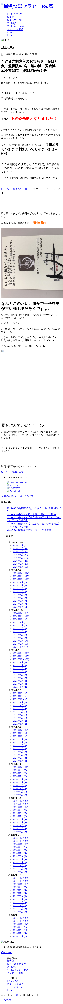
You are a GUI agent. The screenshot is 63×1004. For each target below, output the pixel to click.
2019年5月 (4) (20, 819)
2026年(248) (17, 542)
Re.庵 (15, 995)
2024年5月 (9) (20, 634)
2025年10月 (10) (21, 579)
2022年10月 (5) (20, 699)
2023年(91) (16, 650)
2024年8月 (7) (20, 625)
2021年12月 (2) (20, 730)
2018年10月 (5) (20, 844)
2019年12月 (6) (20, 801)
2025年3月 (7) (20, 600)
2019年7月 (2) (20, 816)
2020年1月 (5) (20, 794)
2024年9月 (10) (20, 622)
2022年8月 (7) (20, 705)
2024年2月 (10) (20, 644)
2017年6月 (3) (20, 896)
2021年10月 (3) (20, 736)
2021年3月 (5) (20, 754)
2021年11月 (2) (20, 733)
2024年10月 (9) (20, 619)
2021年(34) (16, 727)
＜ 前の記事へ (8, 496)
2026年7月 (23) (20, 548)
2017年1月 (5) (20, 911)
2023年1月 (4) (20, 687)
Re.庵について (14, 14)
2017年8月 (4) (20, 890)
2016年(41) (16, 915)
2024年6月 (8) (20, 631)
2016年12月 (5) (20, 918)
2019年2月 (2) (20, 828)
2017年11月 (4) (20, 881)
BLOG (10, 32)
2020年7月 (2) (20, 776)
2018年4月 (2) (20, 862)
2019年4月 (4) (20, 822)
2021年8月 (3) (20, 739)
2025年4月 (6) (20, 597)
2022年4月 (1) (20, 717)
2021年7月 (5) (20, 742)
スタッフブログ (15, 984)
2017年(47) (16, 875)
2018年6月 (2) (20, 856)
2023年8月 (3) (20, 665)
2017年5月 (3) (20, 899)
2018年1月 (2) (20, 871)
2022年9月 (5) (20, 702)
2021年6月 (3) (20, 745)
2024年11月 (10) (21, 616)
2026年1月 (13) (20, 567)
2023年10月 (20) (21, 659)
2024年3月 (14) (20, 640)
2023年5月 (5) (20, 674)
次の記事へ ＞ (31, 496)
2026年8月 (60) (20, 545)
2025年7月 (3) (20, 588)
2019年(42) (16, 798)
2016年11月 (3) (20, 921)
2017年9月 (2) (20, 887)
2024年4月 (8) (20, 637)
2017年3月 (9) (20, 905)
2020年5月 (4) (20, 782)
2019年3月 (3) (20, 825)
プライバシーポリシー (18, 987)
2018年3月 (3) (20, 865)
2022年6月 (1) (20, 711)
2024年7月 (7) (20, 628)
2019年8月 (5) (20, 813)
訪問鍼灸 (11, 23)
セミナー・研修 (15, 29)
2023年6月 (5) (20, 671)
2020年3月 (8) (20, 788)
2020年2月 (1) (20, 791)
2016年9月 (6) (20, 927)
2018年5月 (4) (20, 859)
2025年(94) (16, 570)
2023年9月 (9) (20, 662)
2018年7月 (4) (20, 853)
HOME (10, 35)
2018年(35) (16, 835)
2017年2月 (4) (20, 908)
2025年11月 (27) (21, 576)
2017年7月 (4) (20, 893)
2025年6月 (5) (20, 591)
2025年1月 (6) (20, 607)
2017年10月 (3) (20, 884)
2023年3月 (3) (20, 681)
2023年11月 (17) (21, 656)
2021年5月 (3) (20, 748)
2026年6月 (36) (20, 551)
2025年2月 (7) (20, 604)
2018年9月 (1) (20, 847)
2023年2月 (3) (20, 684)
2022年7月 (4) (20, 708)
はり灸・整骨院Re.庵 (14, 189)
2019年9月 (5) (20, 810)
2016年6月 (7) (20, 936)
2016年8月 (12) (20, 930)
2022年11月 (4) (20, 696)
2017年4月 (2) (20, 902)
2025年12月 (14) (21, 573)
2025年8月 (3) (20, 585)
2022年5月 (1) (20, 714)
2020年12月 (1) (20, 767)
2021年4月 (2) (20, 751)
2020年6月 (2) (20, 779)
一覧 (19, 496)
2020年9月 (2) (20, 770)
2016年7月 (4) (20, 933)
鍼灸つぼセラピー (16, 20)
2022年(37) (16, 690)
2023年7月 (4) (20, 668)
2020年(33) (16, 764)
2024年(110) (17, 610)
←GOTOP (6, 1000)
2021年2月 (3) (20, 757)
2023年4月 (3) (20, 677)
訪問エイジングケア (17, 26)
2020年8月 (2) (20, 773)
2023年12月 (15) (21, 653)
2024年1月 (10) (20, 647)
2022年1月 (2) (20, 724)
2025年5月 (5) (20, 594)
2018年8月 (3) (20, 850)
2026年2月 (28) (20, 564)
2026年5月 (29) (20, 554)
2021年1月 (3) (20, 761)
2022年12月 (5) (20, 693)
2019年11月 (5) (20, 804)
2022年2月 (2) (20, 721)
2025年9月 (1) (20, 582)
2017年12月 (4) (20, 878)
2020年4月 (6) (20, 785)
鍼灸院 (10, 17)
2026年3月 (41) (20, 560)
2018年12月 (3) (20, 838)
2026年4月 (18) (20, 557)
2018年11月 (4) (20, 841)
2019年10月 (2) (20, 807)
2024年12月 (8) (20, 613)
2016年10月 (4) (20, 924)
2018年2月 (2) (20, 868)
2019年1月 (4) (20, 831)
